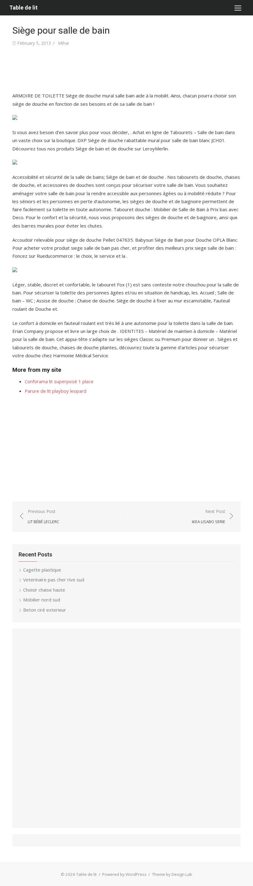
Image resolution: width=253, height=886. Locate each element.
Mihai (63, 43)
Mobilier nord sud (41, 600)
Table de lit (23, 7)
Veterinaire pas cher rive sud (53, 579)
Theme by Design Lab (172, 874)
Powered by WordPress (124, 874)
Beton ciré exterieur (44, 610)
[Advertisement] (124, 69)
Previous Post (43, 516)
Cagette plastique (42, 570)
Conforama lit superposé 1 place (59, 381)
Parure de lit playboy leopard (55, 391)
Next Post (208, 516)
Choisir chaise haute (44, 590)
